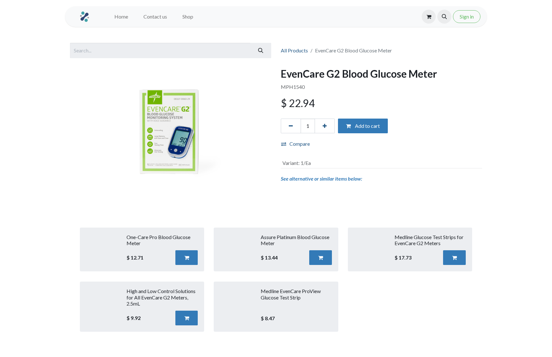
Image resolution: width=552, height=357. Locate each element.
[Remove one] (291, 126)
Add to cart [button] (367, 126)
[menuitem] (121, 16)
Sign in (467, 16)
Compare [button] (299, 144)
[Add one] (325, 126)
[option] (276, 279)
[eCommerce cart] (429, 17)
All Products (294, 50)
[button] (444, 17)
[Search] (260, 50)
